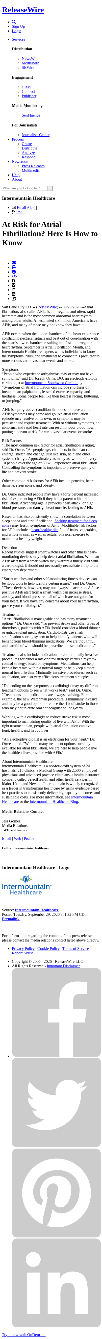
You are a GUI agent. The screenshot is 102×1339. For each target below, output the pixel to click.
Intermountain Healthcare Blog (54, 801)
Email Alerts (26, 207)
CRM (26, 87)
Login (16, 31)
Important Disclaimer (63, 966)
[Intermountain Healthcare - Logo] (26, 893)
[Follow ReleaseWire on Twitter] (56, 1146)
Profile (29, 838)
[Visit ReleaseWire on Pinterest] (56, 1236)
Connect (28, 91)
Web (17, 838)
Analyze (28, 152)
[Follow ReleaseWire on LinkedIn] (56, 1326)
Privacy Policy (23, 948)
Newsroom (20, 161)
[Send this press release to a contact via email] (14, 263)
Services (18, 39)
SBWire (28, 67)
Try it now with (24, 1335)
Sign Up (18, 26)
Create (27, 144)
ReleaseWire (23, 9)
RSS (20, 212)
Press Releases (33, 166)
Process (18, 139)
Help (16, 175)
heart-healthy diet (44, 530)
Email (6, 838)
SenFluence (31, 115)
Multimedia (31, 170)
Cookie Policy (48, 948)
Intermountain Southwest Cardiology (53, 383)
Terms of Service (75, 948)
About (17, 179)
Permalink (11, 919)
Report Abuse (22, 953)
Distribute (29, 148)
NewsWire (30, 58)
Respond (29, 157)
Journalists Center (36, 135)
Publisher (29, 96)
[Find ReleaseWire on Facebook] (56, 1056)
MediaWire (30, 63)
